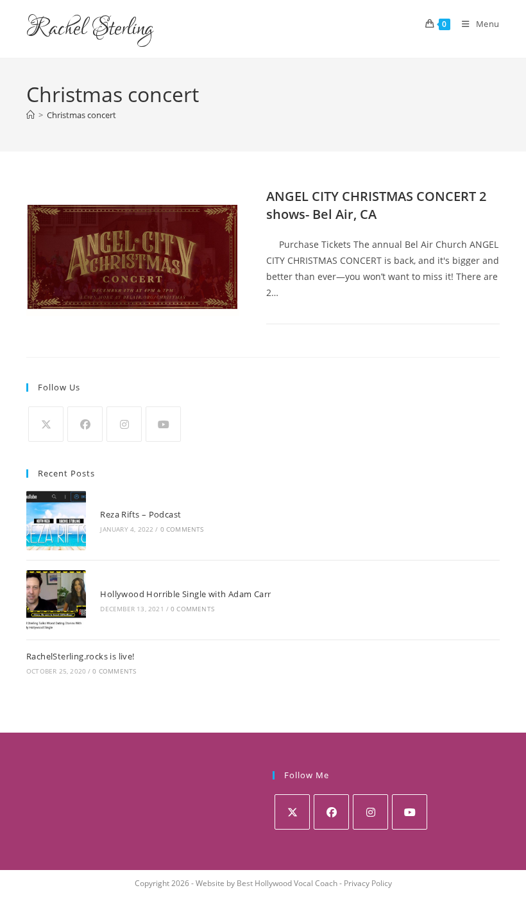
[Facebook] (85, 424)
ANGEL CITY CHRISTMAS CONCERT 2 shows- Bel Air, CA (376, 205)
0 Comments (182, 529)
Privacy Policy (368, 883)
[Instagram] (124, 424)
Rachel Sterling (89, 29)
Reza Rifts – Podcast (140, 514)
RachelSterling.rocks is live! (80, 656)
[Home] (30, 115)
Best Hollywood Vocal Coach (287, 883)
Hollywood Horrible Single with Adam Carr (185, 594)
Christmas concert (81, 115)
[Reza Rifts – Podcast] (56, 520)
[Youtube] (163, 424)
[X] (46, 424)
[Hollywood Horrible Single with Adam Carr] (56, 600)
